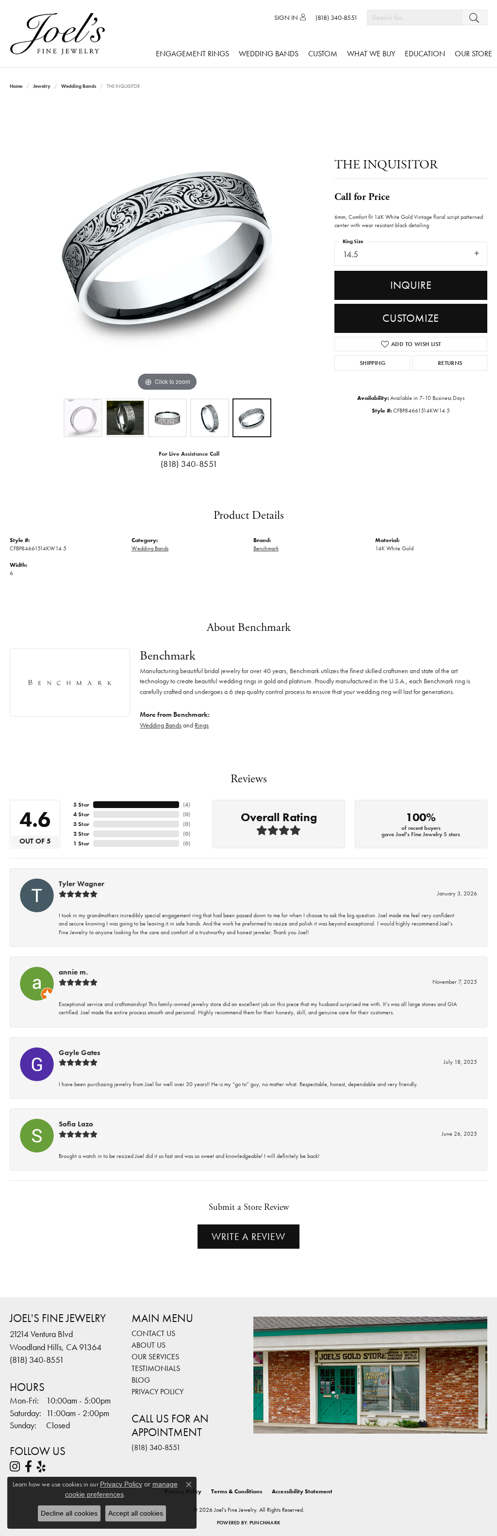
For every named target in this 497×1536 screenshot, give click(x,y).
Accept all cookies (135, 1513)
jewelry (41, 86)
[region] (167, 248)
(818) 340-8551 (189, 464)
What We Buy (371, 54)
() (186, 805)
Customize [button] (410, 318)
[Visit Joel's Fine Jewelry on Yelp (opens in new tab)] (41, 1466)
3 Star (81, 824)
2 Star (81, 834)
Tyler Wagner (81, 884)
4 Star (81, 814)
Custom (322, 54)
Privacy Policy (157, 1392)
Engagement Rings (192, 54)
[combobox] (414, 17)
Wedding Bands (268, 54)
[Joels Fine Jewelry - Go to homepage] (60, 34)
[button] (290, 17)
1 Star (81, 843)
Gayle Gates (79, 1052)
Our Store (473, 54)
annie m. (73, 972)
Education (425, 54)
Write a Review (248, 1236)
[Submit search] (474, 17)
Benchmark (266, 548)
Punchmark (264, 1522)
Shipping (372, 363)
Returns (450, 363)
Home (16, 86)
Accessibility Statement (302, 1491)
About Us (149, 1345)
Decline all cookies (69, 1513)
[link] (336, 17)
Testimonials (156, 1368)
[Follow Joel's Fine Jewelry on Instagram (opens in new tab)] (15, 1466)
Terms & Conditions (236, 1491)
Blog (141, 1380)
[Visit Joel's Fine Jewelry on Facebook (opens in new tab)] (28, 1466)
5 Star (81, 805)
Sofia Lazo (76, 1124)
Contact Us (153, 1333)
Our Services (155, 1357)
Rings (202, 725)
